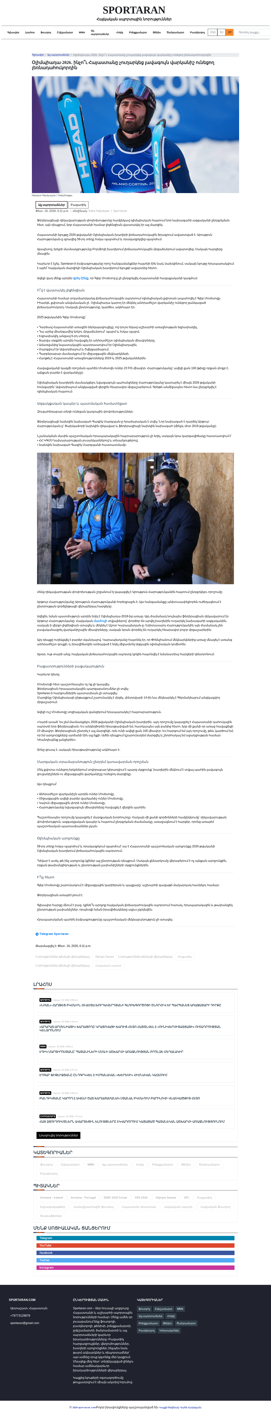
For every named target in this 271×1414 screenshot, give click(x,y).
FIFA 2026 (141, 1197)
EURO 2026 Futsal (115, 1197)
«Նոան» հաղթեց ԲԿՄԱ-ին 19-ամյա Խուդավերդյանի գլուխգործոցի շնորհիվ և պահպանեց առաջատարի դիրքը (130, 1005)
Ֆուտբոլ (46, 32)
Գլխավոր (13, 32)
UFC (186, 1197)
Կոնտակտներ (169, 1330)
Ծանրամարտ (175, 32)
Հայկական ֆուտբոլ (215, 1207)
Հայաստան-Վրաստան (139, 1207)
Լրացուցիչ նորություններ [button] (58, 1135)
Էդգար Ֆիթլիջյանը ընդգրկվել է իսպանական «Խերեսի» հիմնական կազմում (103, 1075)
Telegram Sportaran (54, 934)
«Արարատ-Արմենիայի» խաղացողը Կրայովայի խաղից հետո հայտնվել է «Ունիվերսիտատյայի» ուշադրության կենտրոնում (130, 1028)
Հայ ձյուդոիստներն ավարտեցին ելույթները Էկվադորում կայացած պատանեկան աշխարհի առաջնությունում (132, 1121)
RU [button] (221, 32)
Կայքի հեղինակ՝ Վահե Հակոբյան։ (180, 1407)
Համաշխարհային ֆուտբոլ (93, 1207)
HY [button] (230, 32)
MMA (82, 32)
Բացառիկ (185, 956)
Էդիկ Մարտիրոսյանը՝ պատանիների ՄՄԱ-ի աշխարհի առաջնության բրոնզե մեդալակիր (111, 1051)
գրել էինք (80, 278)
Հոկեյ (119, 32)
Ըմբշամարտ (65, 32)
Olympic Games (104, 956)
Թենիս (157, 32)
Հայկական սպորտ (108, 965)
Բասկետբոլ (197, 32)
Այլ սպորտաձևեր (100, 32)
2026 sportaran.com (84, 1407)
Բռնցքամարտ (138, 32)
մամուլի (101, 621)
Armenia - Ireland (51, 1197)
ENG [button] (213, 32)
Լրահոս (30, 32)
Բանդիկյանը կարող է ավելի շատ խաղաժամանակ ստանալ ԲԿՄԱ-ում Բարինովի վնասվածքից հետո (119, 1098)
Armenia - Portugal (83, 1197)
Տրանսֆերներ (51, 1216)
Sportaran (120, 211)
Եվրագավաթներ (52, 1207)
